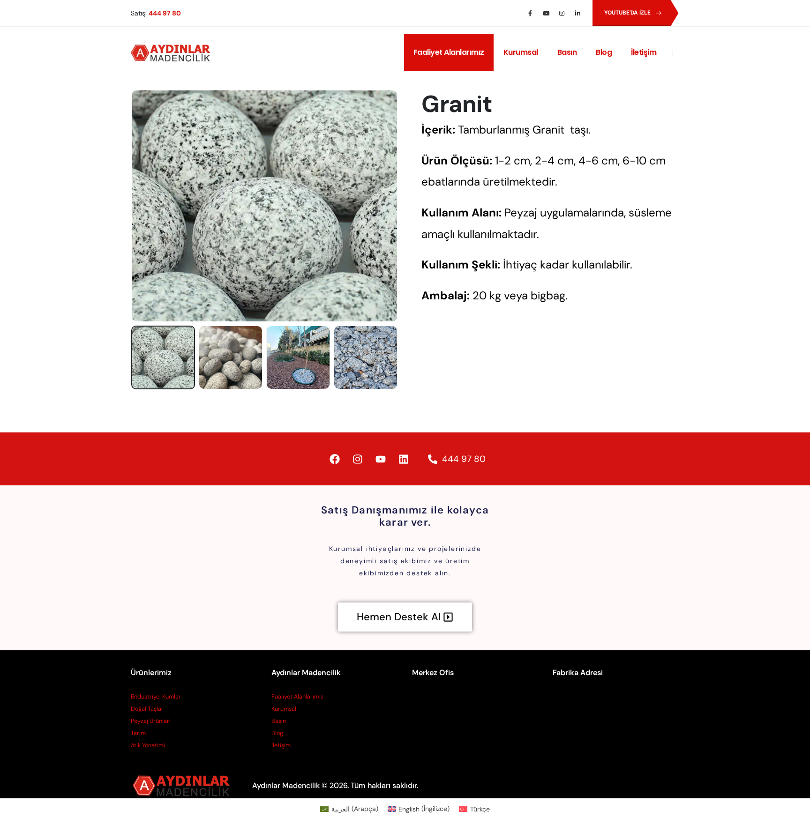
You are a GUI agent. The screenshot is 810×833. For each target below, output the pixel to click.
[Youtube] (546, 13)
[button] (133, 206)
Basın (567, 52)
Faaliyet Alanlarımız (448, 52)
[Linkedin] (403, 459)
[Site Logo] (173, 52)
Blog (604, 52)
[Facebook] (530, 13)
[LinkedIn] (578, 13)
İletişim (643, 52)
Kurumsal (520, 52)
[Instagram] (562, 13)
